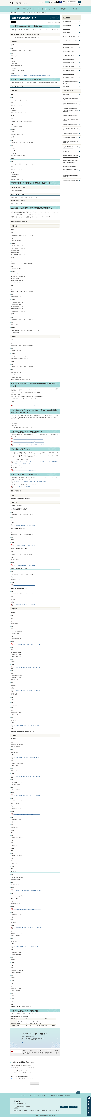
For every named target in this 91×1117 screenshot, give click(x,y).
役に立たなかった (29, 1078)
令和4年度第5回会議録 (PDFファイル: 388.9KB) (24, 525)
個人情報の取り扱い (42, 1095)
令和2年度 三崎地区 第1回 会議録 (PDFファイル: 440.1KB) (27, 757)
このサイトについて (32, 1095)
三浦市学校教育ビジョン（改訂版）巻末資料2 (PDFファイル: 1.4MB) (29, 444)
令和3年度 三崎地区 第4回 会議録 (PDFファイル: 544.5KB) (27, 667)
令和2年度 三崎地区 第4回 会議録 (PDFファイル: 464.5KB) (27, 814)
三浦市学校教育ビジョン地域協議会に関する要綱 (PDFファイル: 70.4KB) (30, 481)
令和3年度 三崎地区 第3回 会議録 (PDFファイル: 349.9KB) (27, 644)
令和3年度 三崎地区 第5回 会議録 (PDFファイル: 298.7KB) (27, 690)
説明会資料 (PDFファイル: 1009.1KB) (22, 486)
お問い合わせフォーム (26, 1042)
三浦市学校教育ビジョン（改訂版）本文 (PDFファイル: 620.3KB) (28, 439)
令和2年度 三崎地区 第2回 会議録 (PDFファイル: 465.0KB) (27, 776)
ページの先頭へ (78, 1093)
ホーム (19, 12)
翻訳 (79, 1)
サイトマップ (24, 1095)
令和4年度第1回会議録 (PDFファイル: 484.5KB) (24, 604)
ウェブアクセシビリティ (53, 1095)
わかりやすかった (16, 1067)
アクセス (64, 1106)
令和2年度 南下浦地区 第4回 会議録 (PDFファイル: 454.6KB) (27, 946)
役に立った (14, 1078)
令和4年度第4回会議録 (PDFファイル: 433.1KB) (24, 545)
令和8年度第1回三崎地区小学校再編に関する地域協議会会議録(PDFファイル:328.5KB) (30, 75)
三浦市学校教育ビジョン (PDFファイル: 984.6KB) (25, 470)
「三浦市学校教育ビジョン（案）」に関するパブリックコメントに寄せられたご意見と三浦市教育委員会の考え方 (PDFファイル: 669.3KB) (36, 462)
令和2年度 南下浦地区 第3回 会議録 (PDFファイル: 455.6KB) (27, 927)
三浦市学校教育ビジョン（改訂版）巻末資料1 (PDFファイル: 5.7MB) (29, 442)
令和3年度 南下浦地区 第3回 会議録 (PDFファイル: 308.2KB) (27, 725)
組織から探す (26, 12)
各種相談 (61, 1095)
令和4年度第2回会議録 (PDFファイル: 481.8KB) (24, 585)
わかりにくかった (32, 1067)
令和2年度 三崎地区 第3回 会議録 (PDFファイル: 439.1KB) (27, 795)
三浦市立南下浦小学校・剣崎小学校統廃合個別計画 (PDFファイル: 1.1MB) (30, 406)
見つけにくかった (32, 1072)
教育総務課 (32, 12)
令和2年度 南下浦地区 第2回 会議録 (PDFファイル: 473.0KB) (27, 909)
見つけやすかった (16, 1072)
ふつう (24, 1067)
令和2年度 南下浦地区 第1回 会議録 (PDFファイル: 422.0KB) (27, 890)
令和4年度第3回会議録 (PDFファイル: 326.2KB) (24, 565)
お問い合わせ (73, 1106)
